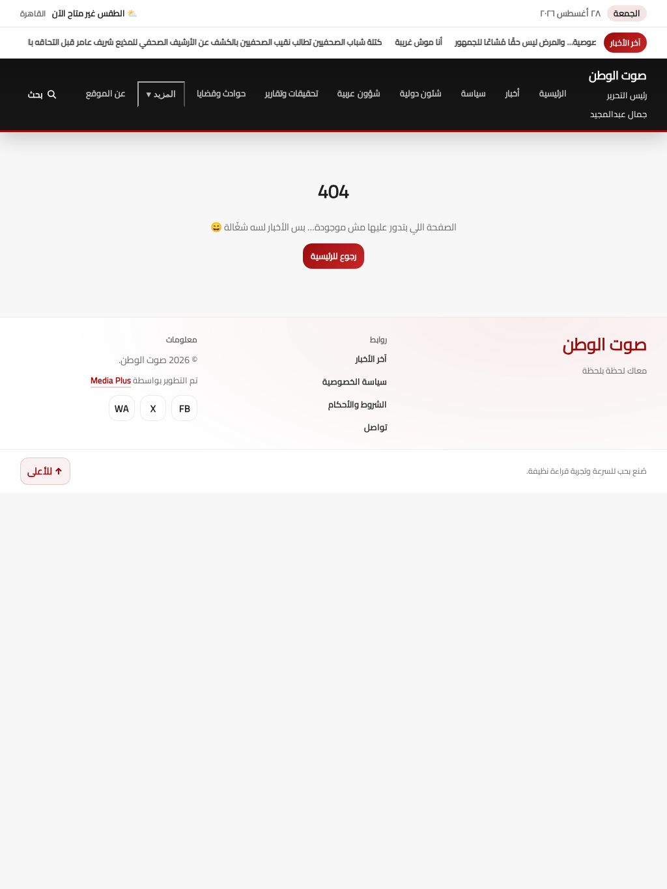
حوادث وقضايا (221, 93)
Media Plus (111, 380)
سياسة (473, 93)
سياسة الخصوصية (354, 382)
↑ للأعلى (45, 471)
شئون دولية (421, 93)
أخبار (512, 93)
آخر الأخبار (371, 359)
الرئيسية (553, 93)
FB (184, 408)
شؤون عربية (358, 93)
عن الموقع (106, 93)
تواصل (375, 427)
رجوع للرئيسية (333, 256)
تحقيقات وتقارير (291, 93)
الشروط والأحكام (357, 405)
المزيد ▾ (161, 94)
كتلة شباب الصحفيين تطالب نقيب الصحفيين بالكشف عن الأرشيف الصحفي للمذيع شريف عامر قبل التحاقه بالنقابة (209, 41)
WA (122, 408)
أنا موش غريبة (432, 41)
